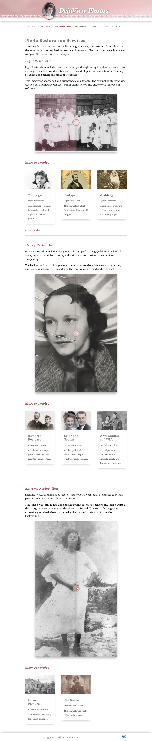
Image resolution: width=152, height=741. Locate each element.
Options (81, 27)
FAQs (93, 27)
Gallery (44, 27)
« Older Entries (32, 230)
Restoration (63, 27)
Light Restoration (36, 200)
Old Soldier (72, 700)
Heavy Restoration (37, 445)
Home (31, 27)
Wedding (106, 195)
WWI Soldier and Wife (109, 438)
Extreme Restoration (38, 709)
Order (104, 27)
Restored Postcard (35, 438)
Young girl (36, 195)
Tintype (70, 195)
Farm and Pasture (35, 702)
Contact (118, 27)
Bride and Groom (71, 438)
